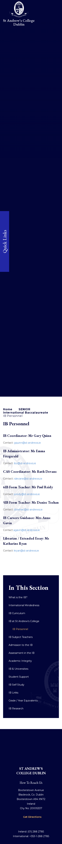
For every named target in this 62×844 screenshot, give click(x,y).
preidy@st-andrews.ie (27, 494)
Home (7, 409)
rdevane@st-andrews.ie (28, 478)
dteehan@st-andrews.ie (28, 509)
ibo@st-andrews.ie (25, 463)
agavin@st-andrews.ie (26, 530)
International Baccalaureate (25, 412)
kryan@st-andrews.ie (26, 550)
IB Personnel (13, 416)
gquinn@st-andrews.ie (27, 442)
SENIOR (24, 409)
